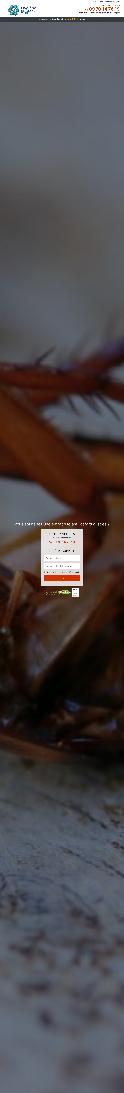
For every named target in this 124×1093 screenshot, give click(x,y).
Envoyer (62, 578)
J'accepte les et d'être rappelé (63, 572)
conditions (62, 572)
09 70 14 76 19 (104, 9)
